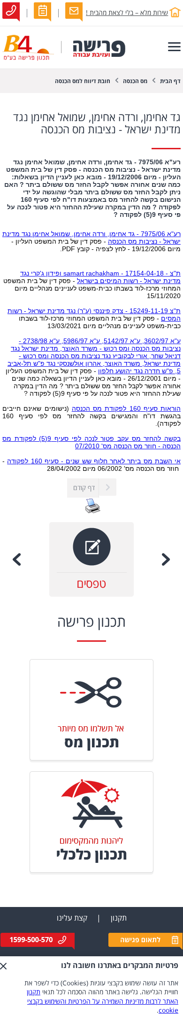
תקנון (119, 918)
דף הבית (170, 81)
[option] (91, 559)
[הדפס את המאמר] (92, 511)
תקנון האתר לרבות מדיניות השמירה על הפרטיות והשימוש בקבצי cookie (102, 1001)
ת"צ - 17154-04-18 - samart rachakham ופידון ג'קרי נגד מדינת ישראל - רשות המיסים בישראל (100, 276)
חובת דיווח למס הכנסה (82, 81)
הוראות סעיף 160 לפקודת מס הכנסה (126, 408)
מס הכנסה (135, 81)
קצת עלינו (72, 918)
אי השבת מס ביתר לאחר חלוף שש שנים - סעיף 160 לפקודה (94, 461)
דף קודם (84, 488)
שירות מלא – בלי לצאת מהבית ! (127, 13)
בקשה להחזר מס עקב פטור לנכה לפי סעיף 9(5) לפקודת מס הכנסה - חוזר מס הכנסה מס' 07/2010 (91, 442)
